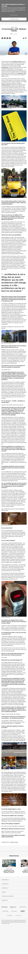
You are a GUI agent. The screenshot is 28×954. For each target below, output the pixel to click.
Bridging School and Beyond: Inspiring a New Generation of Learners (9, 871)
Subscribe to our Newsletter (8, 896)
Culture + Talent (14, 27)
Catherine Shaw (5, 84)
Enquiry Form (5, 900)
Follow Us (4, 892)
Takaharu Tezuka (17, 61)
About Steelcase (5, 879)
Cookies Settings (14, 15)
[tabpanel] (14, 48)
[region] (14, 11)
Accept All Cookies (14, 19)
